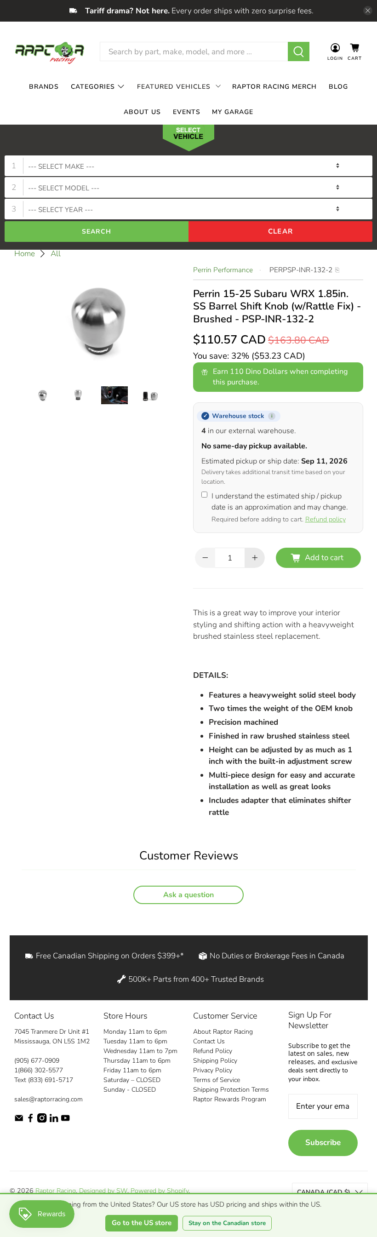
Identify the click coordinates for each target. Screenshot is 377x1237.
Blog (338, 86)
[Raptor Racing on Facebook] (30, 1120)
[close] (367, 10)
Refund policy (325, 519)
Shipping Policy (215, 1060)
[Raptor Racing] (49, 51)
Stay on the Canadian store (227, 1223)
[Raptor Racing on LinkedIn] (53, 1120)
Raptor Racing (55, 1190)
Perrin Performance (223, 270)
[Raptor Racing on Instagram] (41, 1120)
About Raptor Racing (223, 1031)
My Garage (232, 111)
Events (186, 111)
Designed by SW (103, 1190)
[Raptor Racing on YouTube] (65, 1120)
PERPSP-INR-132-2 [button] (300, 270)
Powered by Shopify (159, 1190)
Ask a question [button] (188, 895)
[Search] (298, 51)
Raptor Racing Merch (274, 86)
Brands (44, 86)
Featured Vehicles (174, 86)
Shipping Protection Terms (231, 1089)
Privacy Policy (212, 1070)
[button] (188, 139)
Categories (93, 86)
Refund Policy (212, 1051)
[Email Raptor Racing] (18, 1120)
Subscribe (323, 1142)
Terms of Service (216, 1080)
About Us (142, 111)
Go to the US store (141, 1222)
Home (24, 254)
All (56, 254)
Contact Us (209, 1041)
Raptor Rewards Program (229, 1099)
